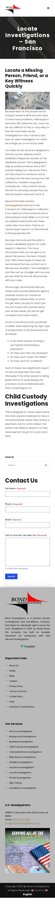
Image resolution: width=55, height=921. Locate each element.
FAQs (11, 701)
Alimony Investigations (20, 731)
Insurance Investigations (21, 767)
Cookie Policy (16, 696)
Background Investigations (22, 736)
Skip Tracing (15, 782)
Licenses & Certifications (22, 706)
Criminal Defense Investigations (25, 751)
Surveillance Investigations (22, 788)
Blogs (12, 675)
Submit (11, 576)
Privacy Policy (16, 686)
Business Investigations (21, 741)
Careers (13, 681)
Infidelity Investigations (21, 762)
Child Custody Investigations (23, 746)
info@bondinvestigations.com (22, 823)
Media (12, 670)
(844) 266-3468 (21, 819)
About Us (13, 665)
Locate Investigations (20, 772)
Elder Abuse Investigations (22, 757)
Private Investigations (20, 777)
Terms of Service (18, 691)
